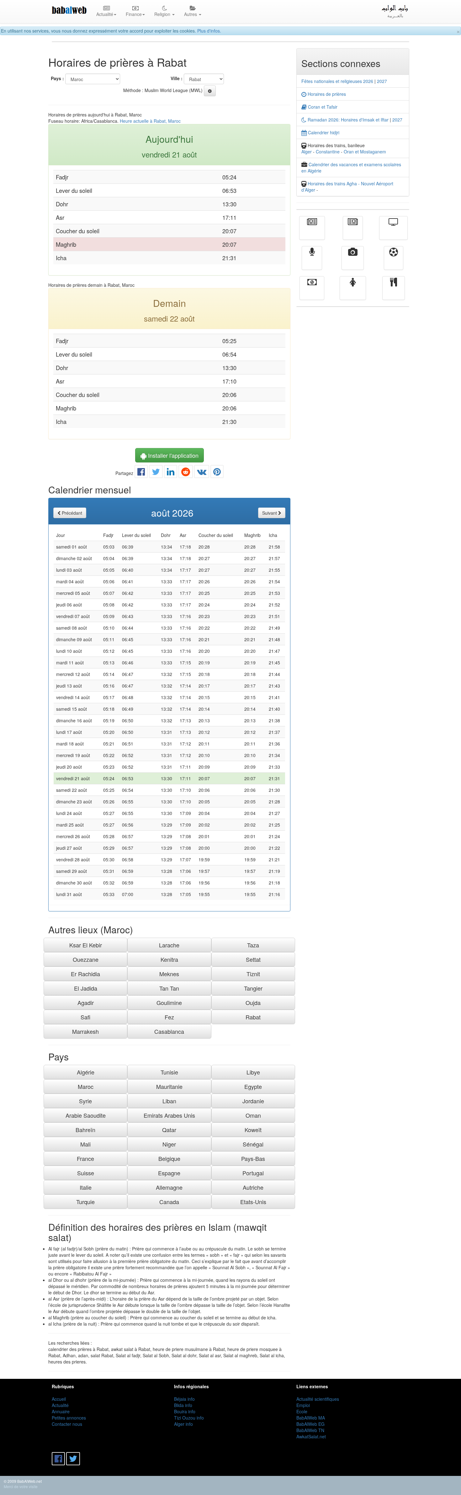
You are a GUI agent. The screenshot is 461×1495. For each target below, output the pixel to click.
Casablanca (169, 1031)
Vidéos (352, 262)
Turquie (85, 1202)
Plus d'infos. (209, 31)
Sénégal (253, 1144)
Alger (306, 151)
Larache (169, 945)
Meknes (169, 974)
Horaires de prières (326, 94)
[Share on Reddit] (185, 473)
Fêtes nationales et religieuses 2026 (337, 81)
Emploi (303, 1405)
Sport (393, 262)
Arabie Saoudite (86, 1115)
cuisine (393, 292)
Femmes (353, 292)
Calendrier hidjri (323, 132)
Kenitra (169, 959)
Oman (253, 1115)
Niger (169, 1144)
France (85, 1158)
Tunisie (169, 1072)
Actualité (312, 232)
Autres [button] (191, 14)
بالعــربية (395, 15)
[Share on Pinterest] (217, 473)
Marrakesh (85, 1031)
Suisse (85, 1173)
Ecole (301, 1411)
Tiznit (253, 974)
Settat (253, 959)
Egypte (253, 1086)
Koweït (253, 1130)
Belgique (169, 1158)
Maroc (85, 1086)
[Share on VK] (201, 473)
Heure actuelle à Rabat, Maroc (150, 121)
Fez (169, 1017)
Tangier (253, 988)
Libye (253, 1072)
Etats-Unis (253, 1202)
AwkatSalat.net (311, 1436)
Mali (85, 1144)
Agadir (85, 1002)
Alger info (183, 1424)
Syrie (85, 1101)
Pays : (57, 78)
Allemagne (169, 1187)
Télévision (393, 232)
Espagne (169, 1173)
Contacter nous (67, 1424)
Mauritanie (169, 1086)
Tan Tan (169, 988)
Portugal (253, 1173)
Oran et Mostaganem (365, 151)
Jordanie (253, 1101)
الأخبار (352, 232)
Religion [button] (163, 14)
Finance (312, 292)
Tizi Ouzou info (189, 1418)
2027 (382, 81)
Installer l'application (172, 455)
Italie (86, 1187)
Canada (169, 1202)
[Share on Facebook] (141, 473)
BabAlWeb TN (310, 1430)
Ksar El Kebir (85, 945)
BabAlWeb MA (310, 1418)
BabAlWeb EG (310, 1424)
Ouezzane (85, 959)
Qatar (169, 1130)
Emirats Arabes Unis (169, 1115)
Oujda (253, 1002)
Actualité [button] (104, 14)
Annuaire (61, 1411)
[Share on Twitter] (156, 473)
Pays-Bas (253, 1158)
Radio (312, 262)
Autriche (253, 1187)
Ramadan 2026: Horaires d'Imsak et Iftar (347, 119)
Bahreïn (85, 1130)
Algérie (85, 1072)
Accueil (59, 1399)
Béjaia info (184, 1399)
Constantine (328, 151)
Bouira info (184, 1411)
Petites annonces (69, 1418)
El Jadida (85, 988)
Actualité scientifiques (317, 1399)
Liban (169, 1101)
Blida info (183, 1405)
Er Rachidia (85, 974)
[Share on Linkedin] (170, 473)
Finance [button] (134, 14)
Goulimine (169, 1002)
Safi (85, 1017)
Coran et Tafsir (322, 107)
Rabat (253, 1017)
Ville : (177, 78)
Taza (253, 945)
